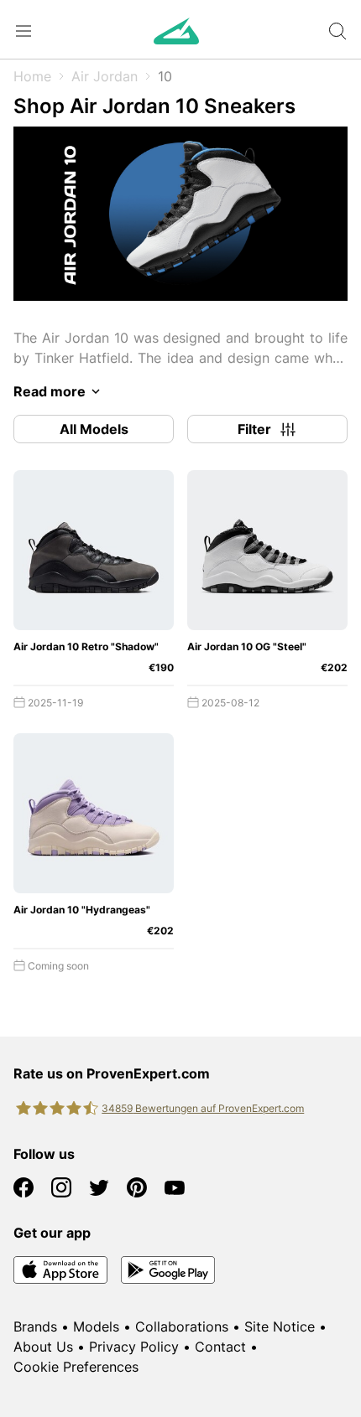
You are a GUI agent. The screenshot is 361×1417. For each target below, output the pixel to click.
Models (96, 1326)
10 (165, 76)
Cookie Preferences (76, 1366)
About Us (43, 1346)
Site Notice (279, 1326)
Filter (254, 429)
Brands (35, 1326)
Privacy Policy (134, 1346)
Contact (220, 1346)
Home (32, 76)
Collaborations (181, 1326)
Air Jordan (104, 76)
